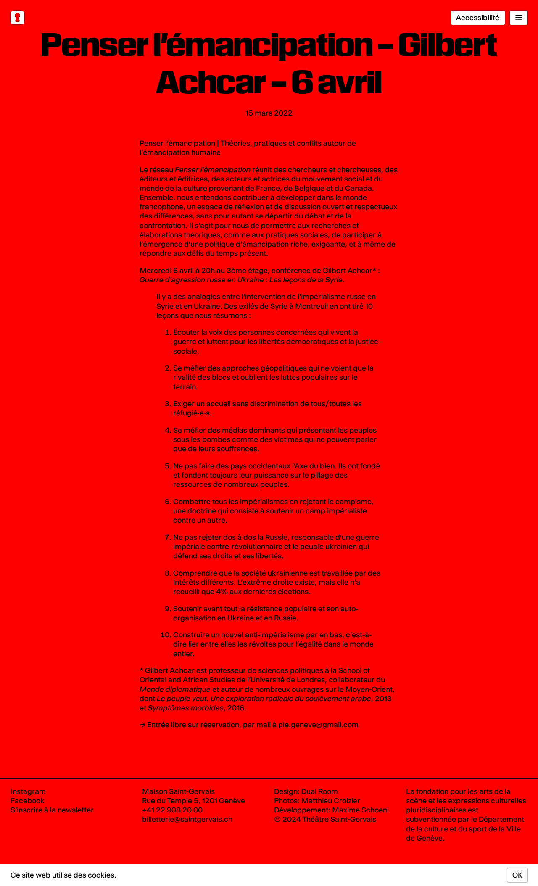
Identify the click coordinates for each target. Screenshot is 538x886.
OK (517, 874)
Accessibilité (477, 17)
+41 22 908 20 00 (172, 809)
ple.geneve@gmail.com (318, 724)
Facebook (28, 800)
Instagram (28, 791)
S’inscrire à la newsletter (52, 809)
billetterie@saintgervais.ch (187, 819)
